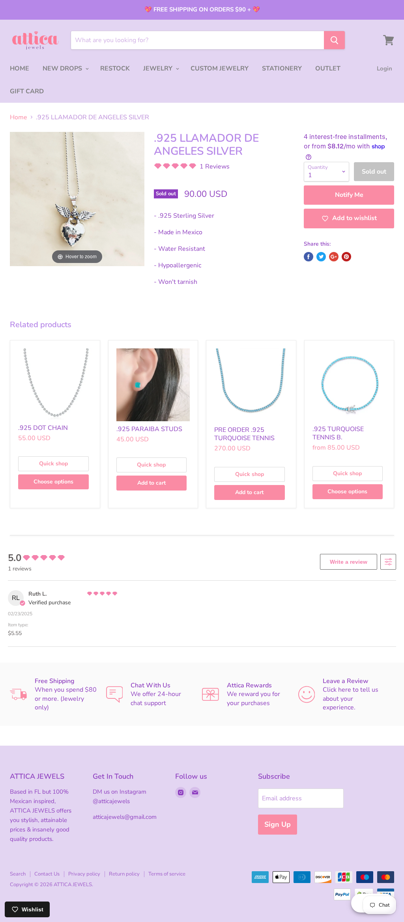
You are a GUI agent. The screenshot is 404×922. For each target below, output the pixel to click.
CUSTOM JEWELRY (220, 68)
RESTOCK (115, 68)
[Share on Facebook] (308, 256)
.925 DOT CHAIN (43, 428)
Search (18, 874)
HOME (19, 68)
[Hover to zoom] (77, 198)
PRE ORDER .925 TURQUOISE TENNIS (244, 434)
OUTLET (327, 68)
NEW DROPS (63, 68)
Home (18, 117)
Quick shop (53, 463)
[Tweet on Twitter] (321, 256)
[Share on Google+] (334, 256)
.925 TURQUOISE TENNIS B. (338, 433)
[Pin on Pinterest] (346, 256)
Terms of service (166, 874)
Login (384, 68)
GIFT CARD (27, 91)
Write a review (348, 562)
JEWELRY (158, 68)
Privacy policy (84, 874)
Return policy (124, 874)
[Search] (334, 40)
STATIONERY (282, 68)
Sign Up (277, 824)
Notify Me (349, 195)
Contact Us (47, 874)
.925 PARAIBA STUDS (149, 429)
